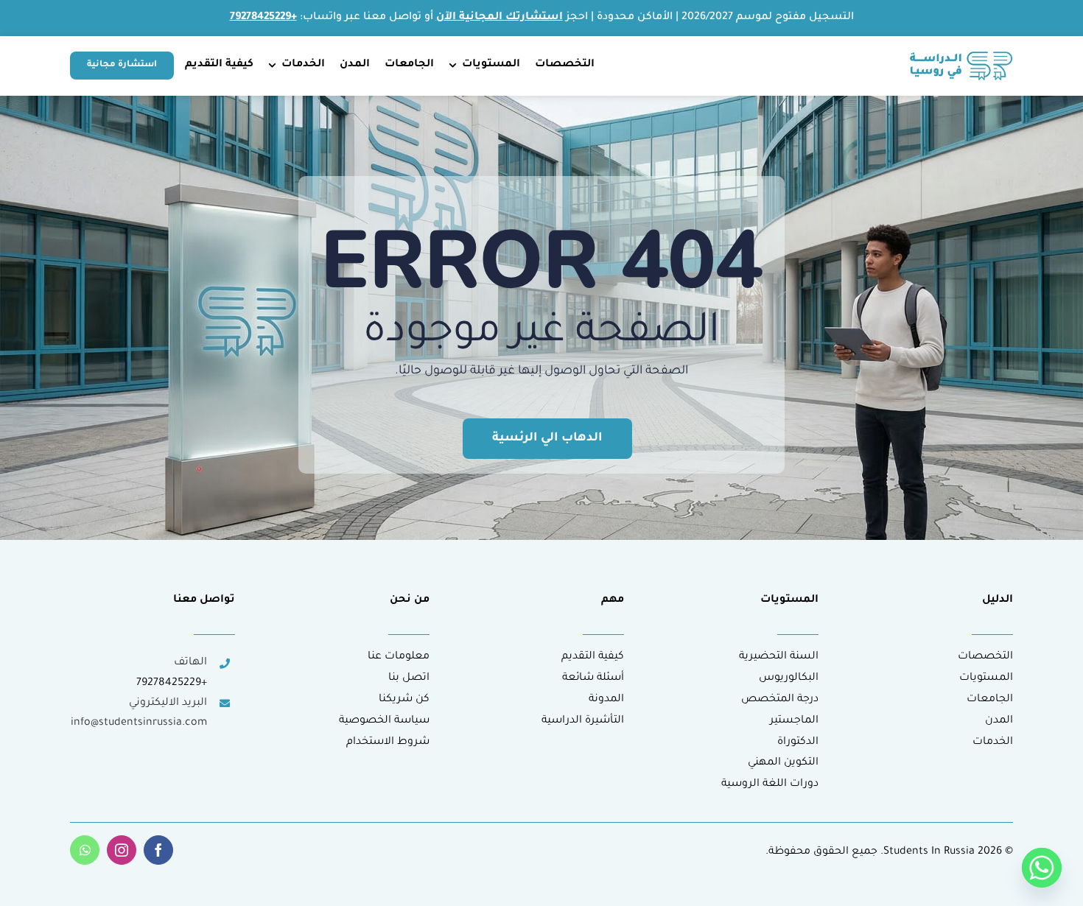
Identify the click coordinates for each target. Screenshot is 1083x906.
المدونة (606, 700)
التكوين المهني (783, 763)
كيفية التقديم (592, 657)
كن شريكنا (404, 700)
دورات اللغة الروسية (770, 784)
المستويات (986, 678)
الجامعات (990, 700)
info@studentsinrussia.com (139, 723)
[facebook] (158, 850)
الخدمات (992, 742)
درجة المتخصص (780, 700)
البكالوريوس (789, 678)
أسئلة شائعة (593, 678)
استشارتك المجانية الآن (499, 18)
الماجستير (794, 721)
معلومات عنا (399, 657)
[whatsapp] (84, 850)
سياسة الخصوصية (384, 721)
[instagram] (121, 850)
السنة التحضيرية (779, 657)
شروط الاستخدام (388, 742)
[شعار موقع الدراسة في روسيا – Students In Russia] (961, 57)
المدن (999, 721)
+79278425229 (171, 683)
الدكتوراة (798, 742)
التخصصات (985, 657)
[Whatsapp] (1042, 868)
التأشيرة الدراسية (583, 721)
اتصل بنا (409, 678)
